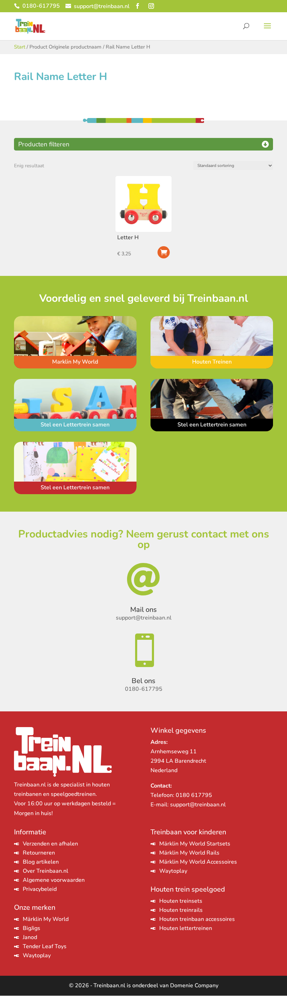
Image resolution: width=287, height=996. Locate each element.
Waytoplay (37, 955)
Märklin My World (46, 919)
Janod (30, 937)
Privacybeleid (40, 889)
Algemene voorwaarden (54, 880)
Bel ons (143, 681)
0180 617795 (194, 795)
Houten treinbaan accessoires (197, 919)
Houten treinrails (181, 910)
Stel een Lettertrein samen (75, 425)
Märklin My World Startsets (194, 844)
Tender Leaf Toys (44, 946)
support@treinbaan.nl (198, 804)
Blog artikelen (41, 862)
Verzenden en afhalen (50, 844)
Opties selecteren (164, 252)
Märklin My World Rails (189, 853)
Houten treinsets (180, 901)
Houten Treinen (212, 362)
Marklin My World (75, 362)
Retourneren (39, 853)
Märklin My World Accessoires (198, 862)
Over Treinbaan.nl (45, 871)
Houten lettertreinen (185, 928)
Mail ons (143, 609)
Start (19, 46)
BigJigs (31, 928)
